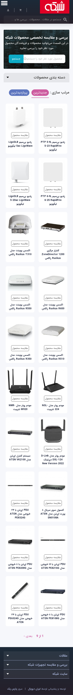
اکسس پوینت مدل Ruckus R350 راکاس (20, 357)
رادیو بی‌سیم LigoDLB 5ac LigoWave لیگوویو (20, 144)
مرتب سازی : (59, 92)
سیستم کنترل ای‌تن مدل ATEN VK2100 (20, 458)
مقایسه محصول (53, 135)
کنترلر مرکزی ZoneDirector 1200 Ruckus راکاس (53, 254)
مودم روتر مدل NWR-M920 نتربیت (20, 407)
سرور (15, 689)
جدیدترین (40, 92)
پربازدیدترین (19, 92)
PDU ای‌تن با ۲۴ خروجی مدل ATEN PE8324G (20, 514)
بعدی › (28, 636)
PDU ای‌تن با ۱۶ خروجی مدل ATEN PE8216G (53, 566)
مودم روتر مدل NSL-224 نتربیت (53, 407)
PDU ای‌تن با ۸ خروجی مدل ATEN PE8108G (53, 616)
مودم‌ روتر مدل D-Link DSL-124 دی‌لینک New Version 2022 (53, 459)
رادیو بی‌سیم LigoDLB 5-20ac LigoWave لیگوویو (20, 200)
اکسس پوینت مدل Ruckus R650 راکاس (53, 306)
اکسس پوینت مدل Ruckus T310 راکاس (20, 252)
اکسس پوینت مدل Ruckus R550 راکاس (20, 306)
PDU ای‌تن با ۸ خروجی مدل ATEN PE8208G (20, 566)
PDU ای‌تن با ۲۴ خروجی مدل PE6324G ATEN (20, 618)
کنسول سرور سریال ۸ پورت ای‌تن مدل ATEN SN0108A (53, 514)
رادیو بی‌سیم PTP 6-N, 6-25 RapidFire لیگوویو (53, 200)
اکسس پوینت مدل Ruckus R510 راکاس (53, 357)
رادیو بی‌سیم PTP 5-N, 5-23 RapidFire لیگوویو (53, 146)
